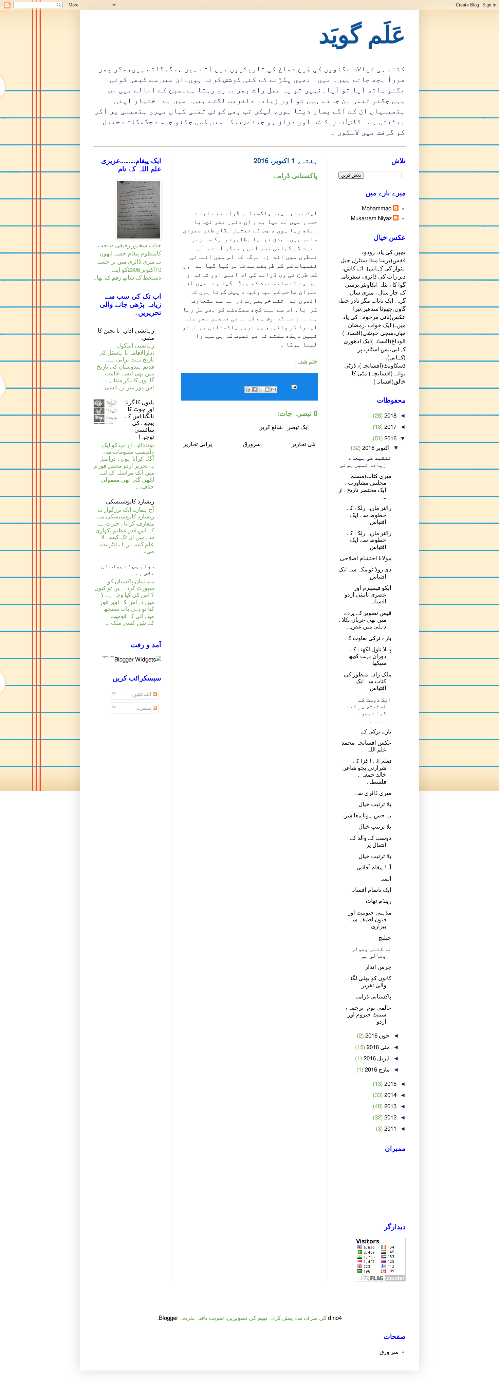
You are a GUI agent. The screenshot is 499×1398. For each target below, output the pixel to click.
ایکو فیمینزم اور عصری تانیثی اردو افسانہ (368, 595)
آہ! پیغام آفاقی (373, 867)
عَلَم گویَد (362, 36)
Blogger (168, 1318)
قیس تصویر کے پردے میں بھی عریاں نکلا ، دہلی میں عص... (365, 620)
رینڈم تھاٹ (378, 901)
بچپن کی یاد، (390, 252)
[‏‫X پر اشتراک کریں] (260, 389)
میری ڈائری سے (373, 793)
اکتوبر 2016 (375, 448)
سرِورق (252, 444)
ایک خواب (379, 325)
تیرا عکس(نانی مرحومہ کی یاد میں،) (374, 317)
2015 (389, 1084)
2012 (389, 1117)
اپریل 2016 (376, 1058)
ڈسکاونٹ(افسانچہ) (382, 366)
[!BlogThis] (267, 389)
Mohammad (377, 208)
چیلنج (384, 938)
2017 (389, 427)
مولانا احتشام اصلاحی (365, 558)
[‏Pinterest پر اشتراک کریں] (247, 389)
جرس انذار (378, 967)
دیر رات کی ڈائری (384, 277)
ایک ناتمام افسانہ (370, 890)
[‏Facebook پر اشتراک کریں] (254, 389)
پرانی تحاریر (197, 444)
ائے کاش (354, 268)
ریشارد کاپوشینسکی (130, 502)
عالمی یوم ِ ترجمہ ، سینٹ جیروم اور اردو (368, 1015)
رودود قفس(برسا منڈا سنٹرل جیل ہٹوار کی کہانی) (373, 260)
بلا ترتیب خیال (374, 804)
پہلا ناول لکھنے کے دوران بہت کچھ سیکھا (370, 656)
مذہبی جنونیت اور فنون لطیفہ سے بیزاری (369, 920)
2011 (389, 1129)
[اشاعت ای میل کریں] (295, 386)
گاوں (400, 309)
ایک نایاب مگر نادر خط (366, 301)
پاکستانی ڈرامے (373, 996)
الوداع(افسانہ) (388, 341)
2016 (389, 438)
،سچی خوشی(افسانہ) (368, 333)
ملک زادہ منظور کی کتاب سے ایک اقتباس (367, 681)
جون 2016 (377, 1036)
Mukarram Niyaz (371, 218)
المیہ (385, 879)
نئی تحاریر (304, 444)
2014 (389, 1095)
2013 (389, 1106)
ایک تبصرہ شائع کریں (283, 427)
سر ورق (389, 1352)
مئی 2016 (377, 1047)
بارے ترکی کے (376, 732)
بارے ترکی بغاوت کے (368, 638)
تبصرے (144, 708)
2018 (389, 416)
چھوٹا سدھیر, (377, 309)
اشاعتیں (142, 694)
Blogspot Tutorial (108, 657)
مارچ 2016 (377, 1070)
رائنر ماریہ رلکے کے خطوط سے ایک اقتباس (369, 515)
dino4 (335, 1318)
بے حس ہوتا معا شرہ (366, 815)
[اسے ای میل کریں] (273, 389)
